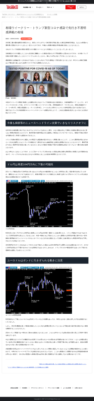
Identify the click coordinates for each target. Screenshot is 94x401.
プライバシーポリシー (37, 388)
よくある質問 (67, 388)
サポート (49, 7)
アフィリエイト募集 (53, 388)
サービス (38, 7)
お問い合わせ (78, 388)
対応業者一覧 (27, 7)
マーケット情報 (26, 38)
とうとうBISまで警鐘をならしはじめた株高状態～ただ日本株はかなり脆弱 (28, 367)
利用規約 (24, 388)
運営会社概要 (14, 388)
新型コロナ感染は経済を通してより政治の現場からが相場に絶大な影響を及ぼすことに (62, 364)
